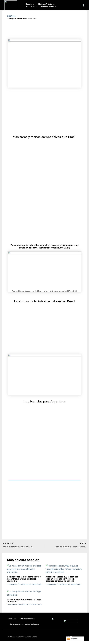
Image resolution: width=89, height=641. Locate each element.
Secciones (30, 4)
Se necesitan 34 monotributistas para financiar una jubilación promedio (24, 578)
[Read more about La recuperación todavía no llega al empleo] (25, 593)
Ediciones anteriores (46, 4)
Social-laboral (23, 584)
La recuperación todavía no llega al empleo (24, 600)
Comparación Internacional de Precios (41, 6)
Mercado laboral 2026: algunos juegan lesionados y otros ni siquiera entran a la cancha (62, 578)
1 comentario (12, 584)
